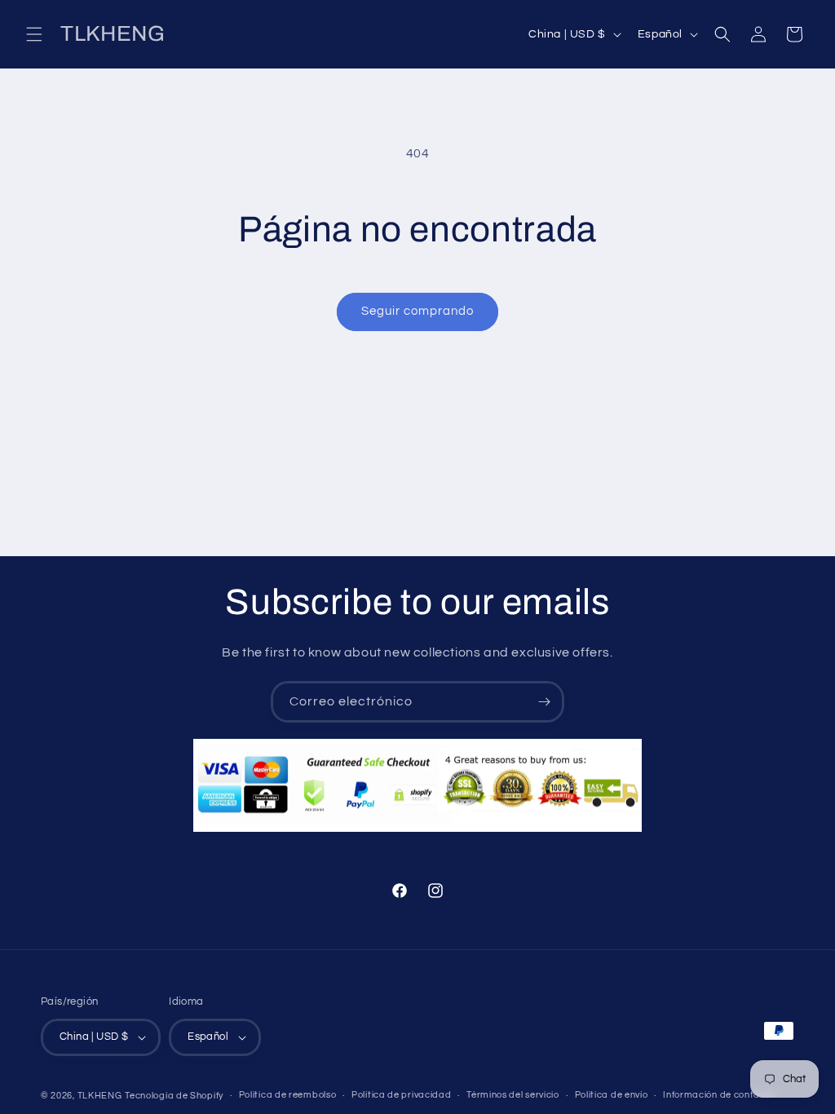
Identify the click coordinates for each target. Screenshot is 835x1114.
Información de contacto (719, 1094)
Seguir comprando (417, 311)
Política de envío (611, 1094)
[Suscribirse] (544, 702)
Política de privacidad (401, 1094)
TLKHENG (99, 1095)
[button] (34, 34)
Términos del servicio (512, 1094)
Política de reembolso (288, 1094)
